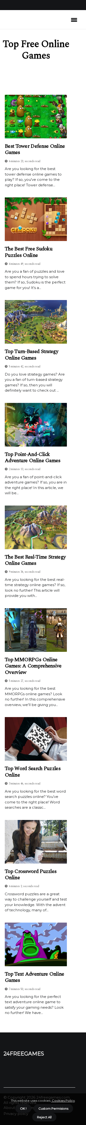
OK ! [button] (23, 1108)
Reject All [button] (44, 1117)
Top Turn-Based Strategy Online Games (31, 354)
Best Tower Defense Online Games (35, 149)
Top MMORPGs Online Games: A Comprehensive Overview (33, 666)
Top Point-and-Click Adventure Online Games (32, 457)
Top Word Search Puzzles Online (32, 772)
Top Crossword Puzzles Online (30, 874)
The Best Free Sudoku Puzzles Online (28, 252)
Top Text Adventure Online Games (34, 977)
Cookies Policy (63, 1100)
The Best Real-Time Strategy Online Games (35, 560)
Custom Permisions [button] (53, 1108)
